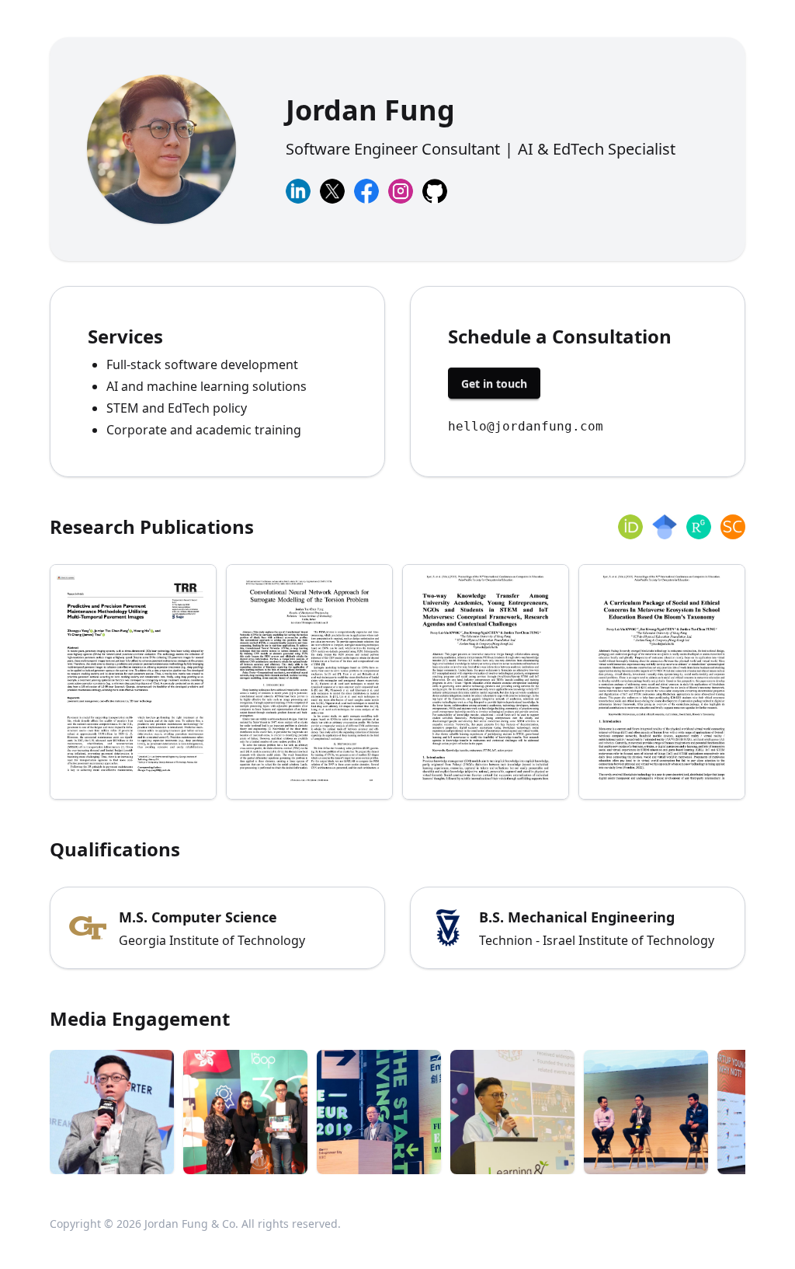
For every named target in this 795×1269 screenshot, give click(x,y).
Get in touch (494, 383)
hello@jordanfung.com (525, 426)
